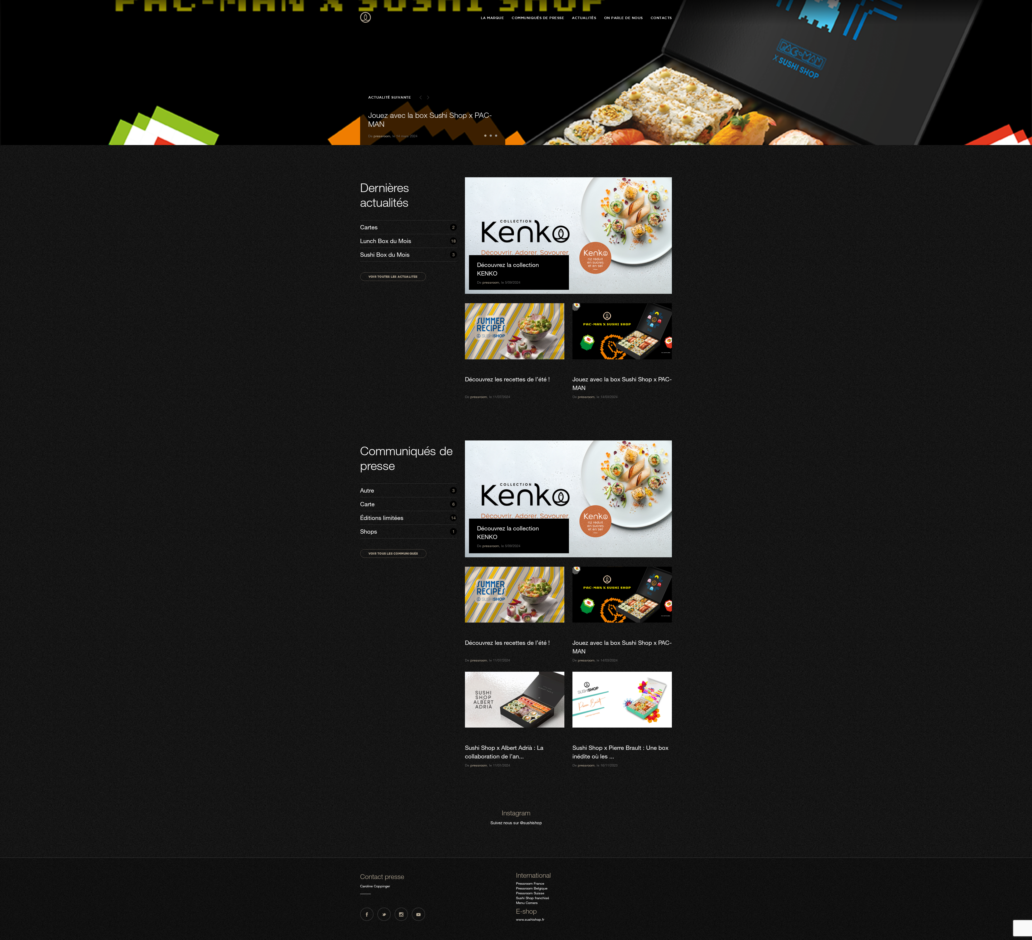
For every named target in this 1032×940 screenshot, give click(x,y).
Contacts (661, 18)
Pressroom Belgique (531, 888)
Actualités (584, 18)
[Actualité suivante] (428, 98)
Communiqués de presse (538, 18)
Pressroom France (530, 883)
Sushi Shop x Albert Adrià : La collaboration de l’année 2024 (417, 120)
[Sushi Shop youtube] (418, 914)
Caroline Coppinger (375, 886)
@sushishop (531, 822)
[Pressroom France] (365, 18)
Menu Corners (527, 903)
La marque (492, 18)
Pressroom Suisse (530, 893)
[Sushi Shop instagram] (401, 914)
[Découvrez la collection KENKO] (568, 235)
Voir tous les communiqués (393, 553)
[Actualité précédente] (420, 98)
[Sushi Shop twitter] (384, 914)
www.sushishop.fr (530, 919)
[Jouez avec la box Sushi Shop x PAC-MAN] (622, 331)
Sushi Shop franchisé (532, 898)
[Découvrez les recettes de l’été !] (514, 331)
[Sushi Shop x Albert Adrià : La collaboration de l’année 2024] (514, 700)
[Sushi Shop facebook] (367, 914)
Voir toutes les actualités (393, 276)
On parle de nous (623, 18)
